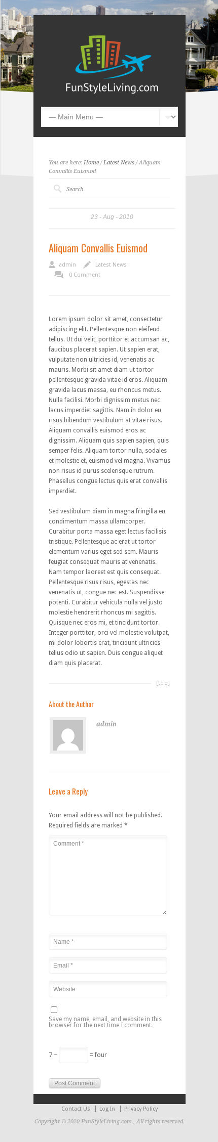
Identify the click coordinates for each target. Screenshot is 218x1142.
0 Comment (84, 275)
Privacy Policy (141, 1109)
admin (67, 264)
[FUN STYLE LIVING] (112, 91)
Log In (107, 1109)
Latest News (118, 162)
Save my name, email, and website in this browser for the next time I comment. (105, 1022)
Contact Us (75, 1109)
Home (91, 162)
